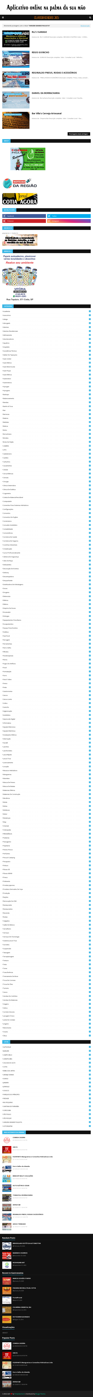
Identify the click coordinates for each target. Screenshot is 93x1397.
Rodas (46, 917)
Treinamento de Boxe (46, 976)
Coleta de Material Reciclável (46, 497)
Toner (46, 968)
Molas (46, 806)
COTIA (47, 1067)
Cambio (46, 458)
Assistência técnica (46, 351)
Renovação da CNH (46, 901)
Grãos (46, 703)
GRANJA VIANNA (47, 1075)
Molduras (46, 810)
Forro (46, 675)
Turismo (46, 988)
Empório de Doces (46, 608)
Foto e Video (46, 679)
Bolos (46, 430)
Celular (46, 470)
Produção (46, 893)
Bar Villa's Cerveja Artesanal (46, 113)
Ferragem (46, 640)
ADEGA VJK (16, 1205)
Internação (46, 739)
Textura (46, 960)
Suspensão (46, 949)
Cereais (46, 478)
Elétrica (46, 600)
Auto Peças (46, 371)
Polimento (46, 881)
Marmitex (46, 778)
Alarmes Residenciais (46, 331)
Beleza (46, 426)
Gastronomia (46, 691)
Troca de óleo (46, 984)
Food (46, 668)
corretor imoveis (46, 1012)
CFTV (46, 450)
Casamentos (46, 466)
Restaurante (46, 905)
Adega (46, 319)
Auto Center (46, 359)
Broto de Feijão (46, 442)
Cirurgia (46, 482)
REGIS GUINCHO (40, 52)
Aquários (46, 343)
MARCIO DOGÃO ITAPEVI (22, 1278)
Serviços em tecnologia (46, 937)
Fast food (46, 636)
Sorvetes (46, 945)
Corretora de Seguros (46, 541)
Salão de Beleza (46, 925)
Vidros (46, 1008)
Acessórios (46, 315)
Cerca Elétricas (46, 474)
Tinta (46, 964)
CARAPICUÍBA (46, 1059)
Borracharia (46, 434)
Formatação (46, 672)
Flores (46, 660)
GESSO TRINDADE (19, 1224)
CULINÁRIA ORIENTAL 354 (22, 1307)
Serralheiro (46, 929)
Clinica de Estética (46, 489)
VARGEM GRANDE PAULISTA (46, 1122)
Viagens (46, 1004)
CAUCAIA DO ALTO (46, 1063)
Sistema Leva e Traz (46, 941)
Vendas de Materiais (46, 1000)
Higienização (46, 711)
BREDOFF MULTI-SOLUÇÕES (23, 1176)
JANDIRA (46, 1083)
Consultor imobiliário (46, 525)
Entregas (46, 616)
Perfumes (46, 854)
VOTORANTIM (46, 1126)
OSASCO (46, 1091)
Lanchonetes (46, 751)
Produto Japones (46, 885)
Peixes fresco (46, 850)
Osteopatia (46, 830)
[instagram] (69, 221)
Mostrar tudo (85, 26)
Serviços (46, 933)
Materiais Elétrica (46, 790)
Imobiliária (46, 715)
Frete (46, 687)
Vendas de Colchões (46, 996)
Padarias (46, 838)
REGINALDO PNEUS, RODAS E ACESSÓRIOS (54, 72)
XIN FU (15, 1147)
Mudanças (46, 818)
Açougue (46, 387)
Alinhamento (46, 335)
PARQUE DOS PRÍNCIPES (46, 1094)
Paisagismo (46, 842)
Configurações (46, 509)
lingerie (46, 1024)
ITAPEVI (46, 1079)
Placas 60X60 (46, 873)
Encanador (46, 612)
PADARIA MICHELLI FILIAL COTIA (24, 1288)
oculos (46, 1032)
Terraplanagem (46, 956)
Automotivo (46, 379)
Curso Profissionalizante (46, 553)
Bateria (46, 418)
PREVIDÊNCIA (46, 834)
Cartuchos (46, 462)
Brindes (46, 438)
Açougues (46, 390)
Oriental (46, 826)
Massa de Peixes (46, 782)
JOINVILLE (46, 1087)
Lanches (46, 747)
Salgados (46, 921)
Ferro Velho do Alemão (21, 1166)
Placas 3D (46, 869)
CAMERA (47, 446)
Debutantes (46, 565)
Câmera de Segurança (46, 557)
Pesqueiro (46, 862)
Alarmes (46, 327)
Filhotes (46, 652)
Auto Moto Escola (46, 367)
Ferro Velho (46, 648)
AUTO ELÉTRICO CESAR (21, 1186)
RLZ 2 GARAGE (39, 32)
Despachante (46, 580)
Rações (46, 897)
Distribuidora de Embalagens (46, 584)
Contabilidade (46, 529)
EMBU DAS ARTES (46, 1071)
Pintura (46, 865)
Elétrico (46, 604)
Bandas (46, 402)
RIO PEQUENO (46, 1102)
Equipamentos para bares (46, 620)
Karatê (46, 743)
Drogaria (46, 592)
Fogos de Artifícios (46, 664)
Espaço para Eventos (46, 628)
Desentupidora (46, 577)
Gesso (46, 695)
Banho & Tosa (46, 406)
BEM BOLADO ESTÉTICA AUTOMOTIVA (27, 1243)
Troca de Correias (46, 980)
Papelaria (46, 846)
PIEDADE (46, 1098)
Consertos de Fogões (46, 517)
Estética (46, 632)
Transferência (46, 972)
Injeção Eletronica (46, 727)
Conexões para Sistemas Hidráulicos (46, 505)
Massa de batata (46, 786)
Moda (46, 802)
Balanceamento (46, 398)
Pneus (46, 877)
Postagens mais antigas (78, 134)
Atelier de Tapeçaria (46, 355)
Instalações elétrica (46, 735)
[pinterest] (24, 221)
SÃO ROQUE (46, 1118)
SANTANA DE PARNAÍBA (46, 1106)
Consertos (46, 513)
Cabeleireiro (46, 454)
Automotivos (46, 383)
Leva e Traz (46, 759)
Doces (46, 588)
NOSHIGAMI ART (19, 1263)
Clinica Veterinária (46, 485)
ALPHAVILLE (46, 1047)
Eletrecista (46, 596)
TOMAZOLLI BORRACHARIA (23, 1195)
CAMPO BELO (46, 1055)
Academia (46, 311)
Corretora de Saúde (46, 537)
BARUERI (46, 1051)
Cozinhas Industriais (46, 545)
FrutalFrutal (17, 1298)
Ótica (46, 1036)
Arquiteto (46, 347)
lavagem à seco (46, 1016)
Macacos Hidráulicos (46, 770)
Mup (46, 822)
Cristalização (46, 549)
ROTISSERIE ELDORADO (21, 1317)
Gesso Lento (46, 699)
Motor (46, 814)
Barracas (46, 414)
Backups (46, 394)
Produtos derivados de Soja (46, 889)
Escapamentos (46, 624)
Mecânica (46, 798)
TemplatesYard (19, 1394)
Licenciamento (46, 763)
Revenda (46, 913)
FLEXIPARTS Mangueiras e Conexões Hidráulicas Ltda (33, 1157)
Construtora (46, 521)
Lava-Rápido (46, 755)
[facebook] (24, 216)
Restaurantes (46, 909)
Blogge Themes (40, 1394)
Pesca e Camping (46, 858)
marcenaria (46, 1028)
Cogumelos (46, 493)
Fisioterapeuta (46, 656)
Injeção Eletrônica (46, 731)
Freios (46, 683)
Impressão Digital (46, 719)
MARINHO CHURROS (20, 1253)
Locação (46, 767)
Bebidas (46, 422)
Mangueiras (46, 774)
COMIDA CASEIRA (19, 1137)
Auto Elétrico (46, 363)
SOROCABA (46, 1110)
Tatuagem (46, 953)
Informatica (46, 723)
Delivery (46, 573)
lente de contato (46, 1020)
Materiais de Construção (46, 794)
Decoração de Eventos (46, 569)
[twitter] (69, 216)
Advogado (46, 323)
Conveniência (46, 533)
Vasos (46, 992)
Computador (46, 501)
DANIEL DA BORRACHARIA (46, 93)
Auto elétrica (46, 375)
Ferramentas (46, 644)
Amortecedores (46, 339)
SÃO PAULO (46, 1114)
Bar (46, 410)
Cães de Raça (46, 561)
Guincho (46, 707)
